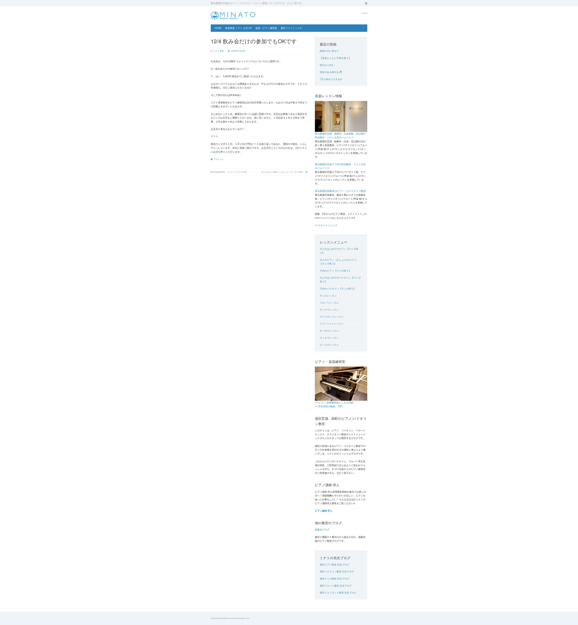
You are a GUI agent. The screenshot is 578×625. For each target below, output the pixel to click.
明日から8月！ (328, 65)
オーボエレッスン (329, 330)
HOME (217, 28)
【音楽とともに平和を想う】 (335, 58)
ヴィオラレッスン (329, 337)
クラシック (218, 159)
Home (364, 13)
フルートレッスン (329, 302)
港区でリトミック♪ (291, 28)
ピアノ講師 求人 (323, 510)
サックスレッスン (329, 309)
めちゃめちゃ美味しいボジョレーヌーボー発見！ (283, 172)
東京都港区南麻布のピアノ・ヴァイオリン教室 (340, 191)
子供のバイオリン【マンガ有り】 (338, 288)
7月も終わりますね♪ (331, 79)
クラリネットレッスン (332, 316)
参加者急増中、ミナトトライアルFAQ (229, 172)
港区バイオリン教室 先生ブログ (337, 571)
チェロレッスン (328, 295)
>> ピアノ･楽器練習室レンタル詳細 (334, 402)
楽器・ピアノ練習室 (266, 28)
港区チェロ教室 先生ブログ (334, 578)
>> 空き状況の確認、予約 (328, 406)
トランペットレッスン (332, 323)
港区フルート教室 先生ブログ (336, 585)
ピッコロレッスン (329, 344)
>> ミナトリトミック (326, 225)
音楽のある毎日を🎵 (331, 72)
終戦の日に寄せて (329, 51)
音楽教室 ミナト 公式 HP (238, 28)
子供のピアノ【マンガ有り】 (335, 270)
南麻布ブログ (322, 529)
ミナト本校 (219, 51)
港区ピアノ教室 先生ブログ (334, 564)
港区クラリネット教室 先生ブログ (338, 592)
